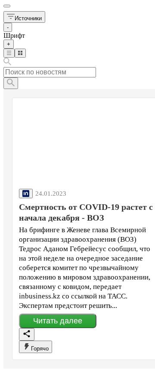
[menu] (6, 6)
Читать (57, 321)
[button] (24, 17)
